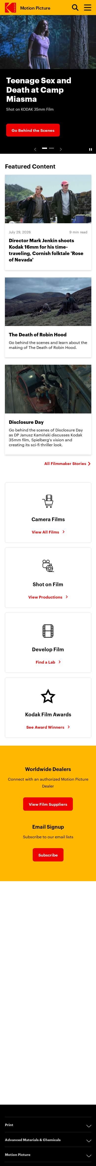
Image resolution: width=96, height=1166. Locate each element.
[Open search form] (72, 8)
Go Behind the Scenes (33, 130)
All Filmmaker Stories (65, 463)
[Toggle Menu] (85, 8)
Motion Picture (35, 7)
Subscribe (48, 854)
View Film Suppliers (48, 804)
